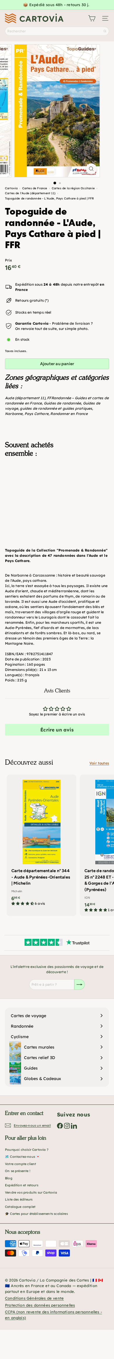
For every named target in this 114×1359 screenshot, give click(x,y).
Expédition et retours (21, 1185)
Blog (8, 1178)
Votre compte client (20, 1164)
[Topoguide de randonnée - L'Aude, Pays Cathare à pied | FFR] (57, 490)
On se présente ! (17, 1171)
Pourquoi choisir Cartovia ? (27, 1150)
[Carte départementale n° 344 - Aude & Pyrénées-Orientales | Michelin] (41, 842)
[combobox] (57, 31)
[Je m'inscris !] (79, 984)
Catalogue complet (20, 1207)
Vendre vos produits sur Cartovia (31, 1192)
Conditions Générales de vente (34, 1298)
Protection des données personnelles (40, 1305)
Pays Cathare (37, 413)
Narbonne (14, 413)
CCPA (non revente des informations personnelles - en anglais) (53, 1314)
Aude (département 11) (25, 398)
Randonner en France (68, 413)
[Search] (105, 31)
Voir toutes (99, 763)
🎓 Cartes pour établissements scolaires (36, 1214)
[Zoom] (91, 168)
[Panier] (92, 18)
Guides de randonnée (62, 403)
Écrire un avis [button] (57, 730)
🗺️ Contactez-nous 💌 (22, 1157)
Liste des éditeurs (18, 1199)
